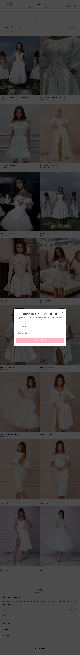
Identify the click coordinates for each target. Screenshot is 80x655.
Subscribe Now (40, 340)
